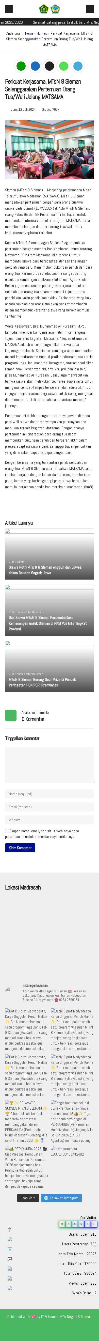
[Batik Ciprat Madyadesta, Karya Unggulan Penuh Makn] (26, 1030)
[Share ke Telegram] (78, 66)
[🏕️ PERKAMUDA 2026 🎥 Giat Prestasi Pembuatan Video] (26, 1167)
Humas (42, 33)
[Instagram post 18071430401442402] (72, 1167)
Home (29, 33)
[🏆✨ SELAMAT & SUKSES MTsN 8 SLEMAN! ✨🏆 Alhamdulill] (26, 1122)
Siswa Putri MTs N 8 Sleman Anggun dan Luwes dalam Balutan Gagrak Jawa (45, 570)
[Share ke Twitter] (50, 66)
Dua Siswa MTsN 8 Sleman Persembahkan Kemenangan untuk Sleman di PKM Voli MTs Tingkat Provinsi (48, 623)
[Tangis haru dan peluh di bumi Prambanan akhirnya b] (72, 1122)
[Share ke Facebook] (36, 66)
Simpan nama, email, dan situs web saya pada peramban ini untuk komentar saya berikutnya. (42, 833)
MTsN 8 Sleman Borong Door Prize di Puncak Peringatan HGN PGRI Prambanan (42, 682)
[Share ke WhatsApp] (64, 66)
